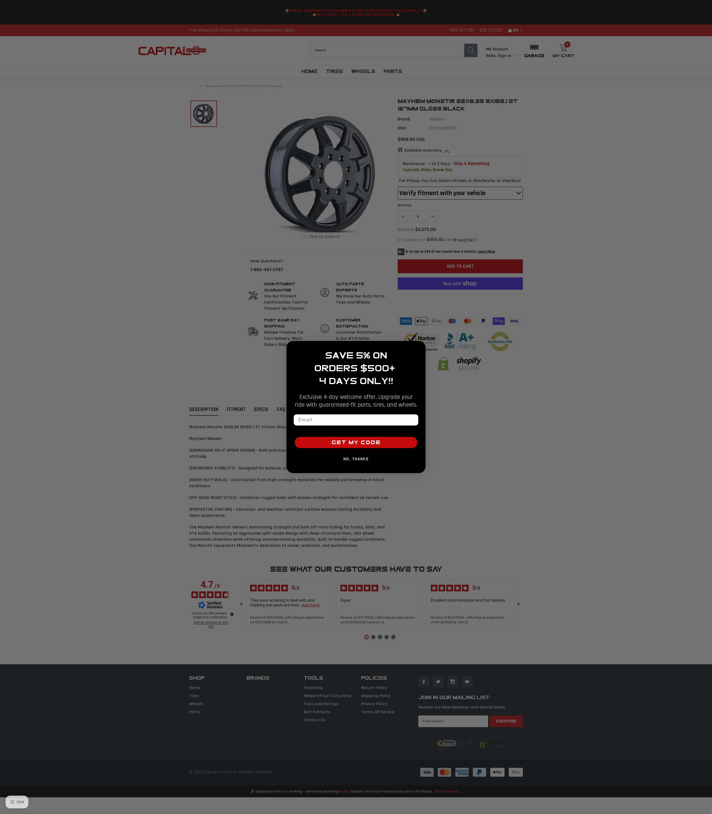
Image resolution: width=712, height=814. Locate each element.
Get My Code (356, 442)
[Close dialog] (419, 347)
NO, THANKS (356, 459)
